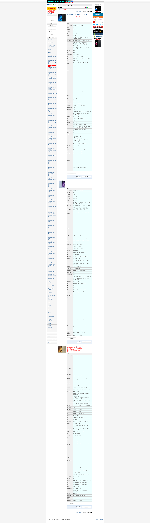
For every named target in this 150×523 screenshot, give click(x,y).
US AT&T (49, 289)
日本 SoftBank (50, 298)
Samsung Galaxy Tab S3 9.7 (52, 61)
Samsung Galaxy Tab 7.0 (52, 252)
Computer (49, 325)
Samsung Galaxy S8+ (52, 56)
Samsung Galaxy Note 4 (52, 109)
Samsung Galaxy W (52, 241)
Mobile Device (50, 39)
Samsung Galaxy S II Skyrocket (52, 235)
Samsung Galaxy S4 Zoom (52, 156)
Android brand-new (51, 43)
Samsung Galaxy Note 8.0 (52, 181)
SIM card (49, 323)
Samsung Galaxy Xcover (51, 254)
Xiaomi (49, 282)
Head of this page (99, 519)
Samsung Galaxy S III (52, 197)
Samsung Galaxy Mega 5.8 (51, 170)
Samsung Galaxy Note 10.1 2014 (52, 151)
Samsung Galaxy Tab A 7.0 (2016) (52, 85)
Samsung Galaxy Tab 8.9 (52, 249)
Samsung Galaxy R (51, 258)
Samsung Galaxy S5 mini (52, 113)
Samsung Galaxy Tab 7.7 (52, 230)
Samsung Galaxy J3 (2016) (52, 88)
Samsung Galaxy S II (52, 272)
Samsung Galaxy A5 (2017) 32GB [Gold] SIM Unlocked (79, 346)
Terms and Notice (51, 13)
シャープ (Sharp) (51, 285)
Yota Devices (50, 299)
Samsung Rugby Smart (51, 221)
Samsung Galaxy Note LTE (52, 228)
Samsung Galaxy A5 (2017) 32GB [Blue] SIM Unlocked (79, 180)
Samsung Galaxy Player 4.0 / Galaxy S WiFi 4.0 (52, 269)
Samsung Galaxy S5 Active (52, 123)
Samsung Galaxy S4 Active (52, 165)
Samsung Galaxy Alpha (51, 111)
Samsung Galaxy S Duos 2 (51, 146)
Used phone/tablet (51, 45)
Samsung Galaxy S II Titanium (52, 256)
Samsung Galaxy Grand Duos (51, 173)
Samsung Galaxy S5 (52, 132)
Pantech (49, 305)
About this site (50, 333)
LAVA (49, 313)
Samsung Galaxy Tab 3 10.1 (52, 158)
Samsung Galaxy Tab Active (52, 104)
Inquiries (49, 336)
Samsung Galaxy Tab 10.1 (52, 263)
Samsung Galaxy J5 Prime (52, 73)
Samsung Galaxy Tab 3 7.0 (52, 163)
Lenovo (49, 303)
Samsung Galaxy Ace (52, 275)
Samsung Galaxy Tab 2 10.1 (52, 204)
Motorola (49, 52)
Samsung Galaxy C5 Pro (52, 58)
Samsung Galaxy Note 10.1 (52, 193)
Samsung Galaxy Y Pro (51, 247)
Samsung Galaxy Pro (52, 271)
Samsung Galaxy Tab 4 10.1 (52, 126)
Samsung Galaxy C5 (52, 78)
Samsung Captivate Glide (52, 238)
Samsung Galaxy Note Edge (52, 106)
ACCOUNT (90, 2)
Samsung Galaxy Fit (52, 274)
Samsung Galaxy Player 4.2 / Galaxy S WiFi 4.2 (52, 209)
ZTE (48, 306)
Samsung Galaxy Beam (51, 196)
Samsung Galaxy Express (51, 175)
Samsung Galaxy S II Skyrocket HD (52, 218)
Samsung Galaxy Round (51, 149)
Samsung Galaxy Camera (51, 186)
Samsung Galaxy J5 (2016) (52, 83)
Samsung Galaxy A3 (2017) (52, 68)
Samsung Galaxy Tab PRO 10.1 (52, 139)
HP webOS (50, 322)
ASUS (49, 279)
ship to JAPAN (84, 2)
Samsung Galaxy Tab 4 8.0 (52, 128)
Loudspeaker (50, 327)
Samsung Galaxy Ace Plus (52, 223)
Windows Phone (51, 316)
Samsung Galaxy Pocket (51, 202)
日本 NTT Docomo (51, 295)
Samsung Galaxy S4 (52, 179)
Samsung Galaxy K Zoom (51, 116)
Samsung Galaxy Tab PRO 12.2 (52, 137)
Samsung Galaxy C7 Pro (52, 63)
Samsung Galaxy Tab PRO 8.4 (52, 141)
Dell (49, 309)
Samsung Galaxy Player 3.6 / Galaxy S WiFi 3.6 (52, 213)
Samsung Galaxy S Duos (51, 191)
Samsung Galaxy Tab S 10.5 (52, 118)
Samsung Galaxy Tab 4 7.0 (52, 130)
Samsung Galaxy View (52, 93)
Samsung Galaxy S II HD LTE (52, 233)
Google (49, 49)
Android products (51, 42)
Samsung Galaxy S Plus (51, 260)
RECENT (81, 11)
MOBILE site (78, 2)
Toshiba (49, 312)
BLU (49, 302)
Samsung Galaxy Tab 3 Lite (52, 144)
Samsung (50, 53)
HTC (49, 281)
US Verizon (50, 292)
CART (102, 2)
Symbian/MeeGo (51, 320)
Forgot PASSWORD (98, 0)
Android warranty (51, 46)
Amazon (49, 319)
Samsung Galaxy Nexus (51, 243)
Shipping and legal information (50, 339)
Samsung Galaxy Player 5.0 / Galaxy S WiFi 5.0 (52, 265)
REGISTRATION (97, 2)
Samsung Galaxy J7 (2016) (52, 80)
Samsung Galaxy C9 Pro (52, 70)
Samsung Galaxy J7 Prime (52, 75)
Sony (49, 50)
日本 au (49, 296)
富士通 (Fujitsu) (51, 288)
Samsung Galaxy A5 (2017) (52, 66)
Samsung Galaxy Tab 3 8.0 (52, 161)
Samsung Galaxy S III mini (52, 184)
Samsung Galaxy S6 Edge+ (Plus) (52, 95)
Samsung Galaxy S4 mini (52, 168)
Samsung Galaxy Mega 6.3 (51, 178)
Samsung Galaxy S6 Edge (52, 100)
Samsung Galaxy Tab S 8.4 (52, 121)
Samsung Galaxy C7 (52, 77)
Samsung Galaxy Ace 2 (52, 200)
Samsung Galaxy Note (52, 239)
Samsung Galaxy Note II (52, 189)
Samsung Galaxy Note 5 (52, 98)
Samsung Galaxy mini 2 (52, 207)
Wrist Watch (50, 329)
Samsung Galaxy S (51, 278)
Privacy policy (50, 342)
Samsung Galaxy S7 (52, 89)
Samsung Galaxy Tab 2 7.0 (52, 216)
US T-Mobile (50, 291)
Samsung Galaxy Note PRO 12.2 (52, 134)
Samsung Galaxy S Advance (51, 226)
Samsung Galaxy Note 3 (52, 153)
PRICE (77, 11)
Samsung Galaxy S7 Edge (52, 91)
